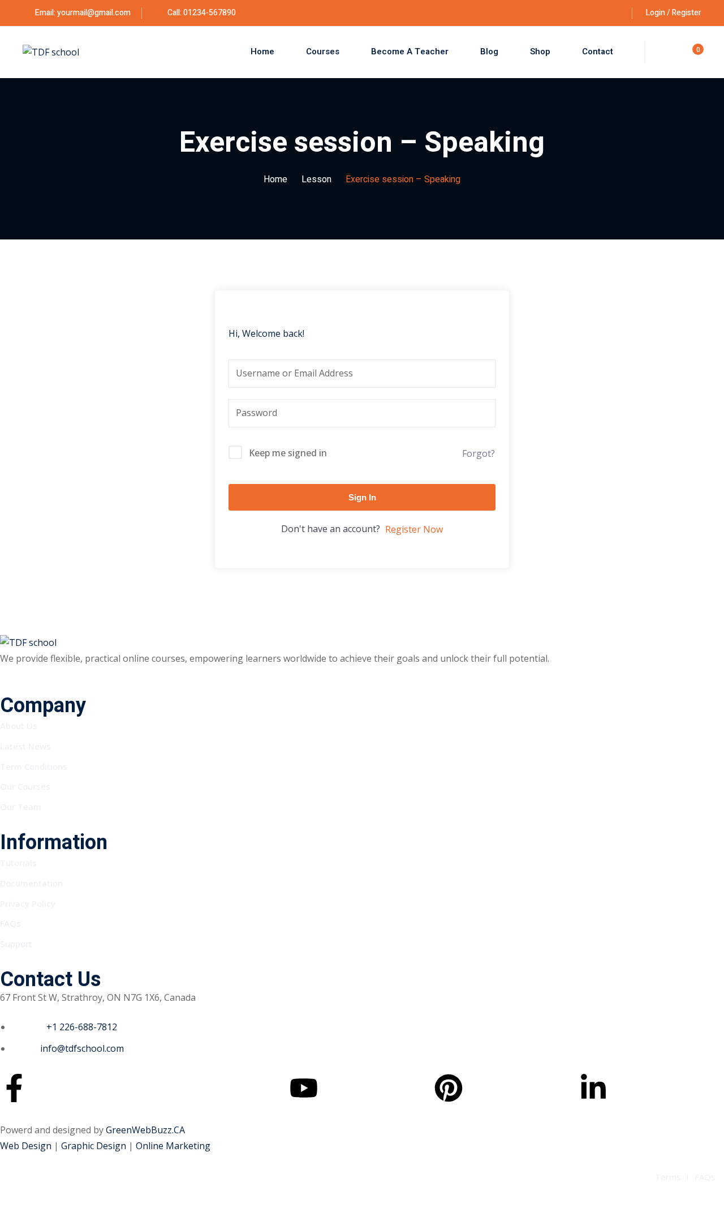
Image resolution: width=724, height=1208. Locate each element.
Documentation (31, 883)
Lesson (316, 179)
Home (262, 51)
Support (16, 943)
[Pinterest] (448, 1088)
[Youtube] (304, 1088)
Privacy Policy (27, 903)
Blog (489, 51)
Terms (668, 1177)
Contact (597, 51)
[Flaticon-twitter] (159, 1088)
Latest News (25, 746)
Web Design (27, 1146)
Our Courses (25, 786)
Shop (540, 51)
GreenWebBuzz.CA (145, 1130)
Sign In (362, 497)
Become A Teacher (410, 51)
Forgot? (478, 453)
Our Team (20, 806)
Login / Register (673, 13)
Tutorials (18, 862)
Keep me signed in (288, 453)
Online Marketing (173, 1146)
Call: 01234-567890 (201, 13)
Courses (322, 51)
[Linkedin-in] (593, 1088)
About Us (18, 725)
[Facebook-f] (14, 1088)
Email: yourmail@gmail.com (83, 13)
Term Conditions (33, 766)
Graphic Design (94, 1146)
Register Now (414, 529)
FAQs (10, 923)
